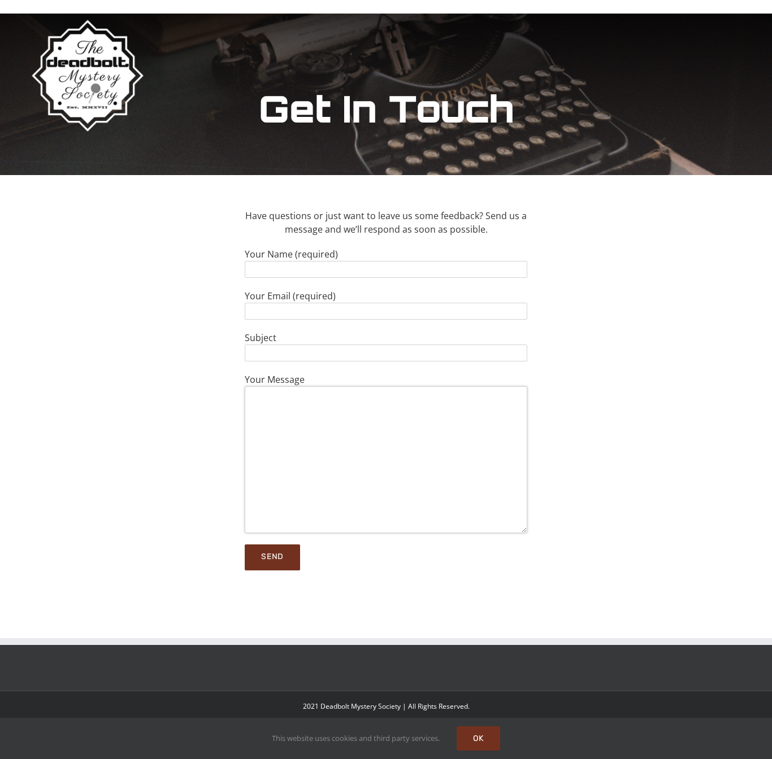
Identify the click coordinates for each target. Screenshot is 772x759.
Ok (478, 738)
